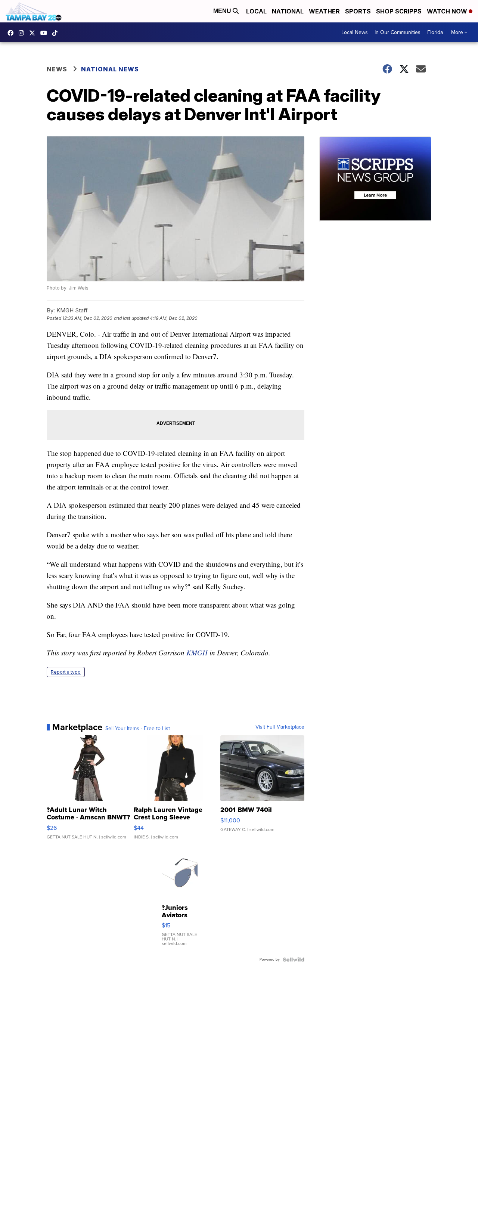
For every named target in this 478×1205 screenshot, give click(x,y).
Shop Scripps (399, 11)
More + (459, 32)
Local (256, 11)
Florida (435, 32)
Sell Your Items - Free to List (137, 728)
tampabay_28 (23, 33)
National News (110, 69)
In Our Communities (397, 32)
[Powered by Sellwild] (293, 959)
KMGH (197, 652)
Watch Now (448, 11)
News (57, 69)
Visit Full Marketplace (279, 727)
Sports (358, 11)
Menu (223, 11)
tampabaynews (12, 33)
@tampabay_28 (56, 33)
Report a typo (66, 672)
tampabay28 (34, 33)
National (288, 11)
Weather (324, 11)
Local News (354, 32)
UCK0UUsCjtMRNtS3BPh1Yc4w (45, 33)
